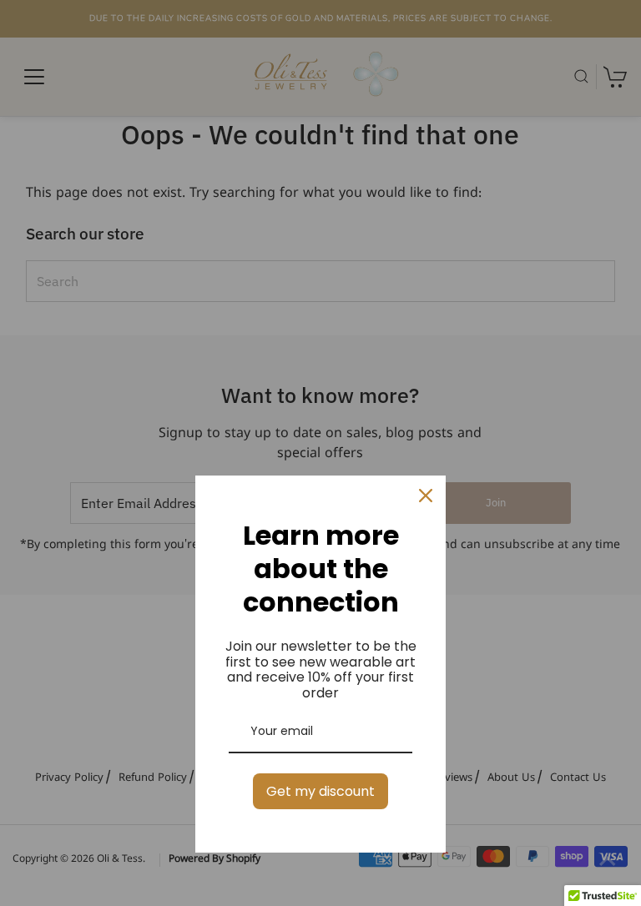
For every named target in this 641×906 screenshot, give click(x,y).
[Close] (426, 496)
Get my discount (320, 791)
